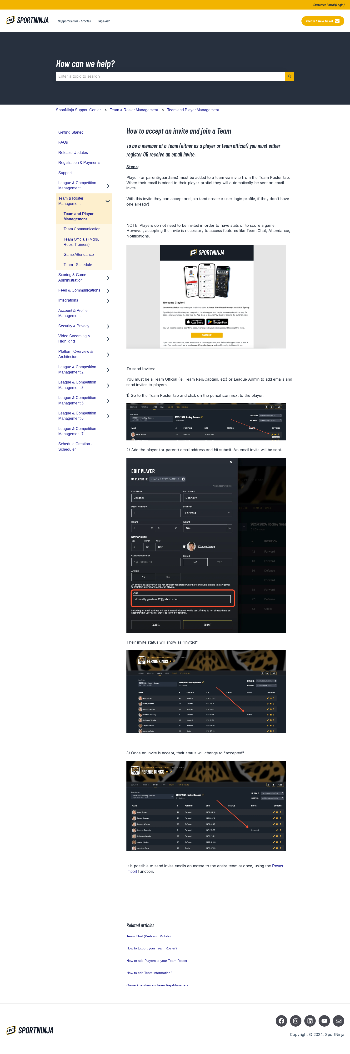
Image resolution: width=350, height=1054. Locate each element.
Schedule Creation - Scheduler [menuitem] (75, 446)
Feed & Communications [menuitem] (79, 290)
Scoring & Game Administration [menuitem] (72, 277)
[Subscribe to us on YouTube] (324, 1021)
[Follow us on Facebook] (281, 1021)
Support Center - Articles (74, 21)
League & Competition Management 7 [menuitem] (77, 431)
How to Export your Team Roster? (151, 948)
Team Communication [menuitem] (82, 229)
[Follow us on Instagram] (295, 1021)
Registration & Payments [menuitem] (79, 163)
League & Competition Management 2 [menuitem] (77, 369)
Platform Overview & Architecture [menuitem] (75, 354)
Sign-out (104, 21)
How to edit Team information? (149, 973)
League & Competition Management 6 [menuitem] (77, 415)
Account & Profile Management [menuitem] (73, 313)
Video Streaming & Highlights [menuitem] (74, 338)
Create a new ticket (319, 21)
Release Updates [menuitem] (73, 153)
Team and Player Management (193, 110)
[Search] (289, 76)
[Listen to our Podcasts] (310, 1021)
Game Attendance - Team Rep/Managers (157, 985)
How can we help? (85, 63)
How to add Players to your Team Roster (156, 961)
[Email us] (338, 1021)
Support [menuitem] (65, 173)
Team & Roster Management (134, 110)
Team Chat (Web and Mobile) (148, 936)
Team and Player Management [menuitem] (79, 216)
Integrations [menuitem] (68, 300)
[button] (108, 183)
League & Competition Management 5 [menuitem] (77, 400)
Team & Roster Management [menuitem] (70, 201)
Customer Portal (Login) (328, 4)
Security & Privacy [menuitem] (73, 326)
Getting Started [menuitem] (71, 132)
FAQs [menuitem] (63, 142)
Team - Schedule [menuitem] (78, 265)
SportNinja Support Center (78, 110)
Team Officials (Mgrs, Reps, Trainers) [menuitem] (81, 242)
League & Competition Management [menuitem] (77, 185)
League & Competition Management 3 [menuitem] (77, 384)
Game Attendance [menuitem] (79, 254)
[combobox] (170, 76)
